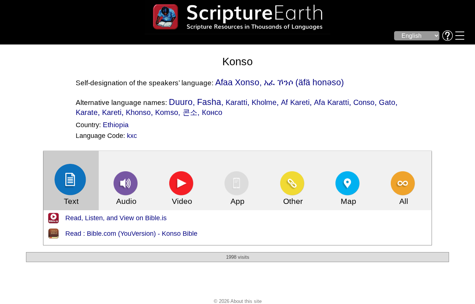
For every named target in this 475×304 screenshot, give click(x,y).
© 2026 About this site (238, 301)
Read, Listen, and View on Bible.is (116, 218)
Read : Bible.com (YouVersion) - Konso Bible (131, 233)
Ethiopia (116, 124)
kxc (132, 135)
